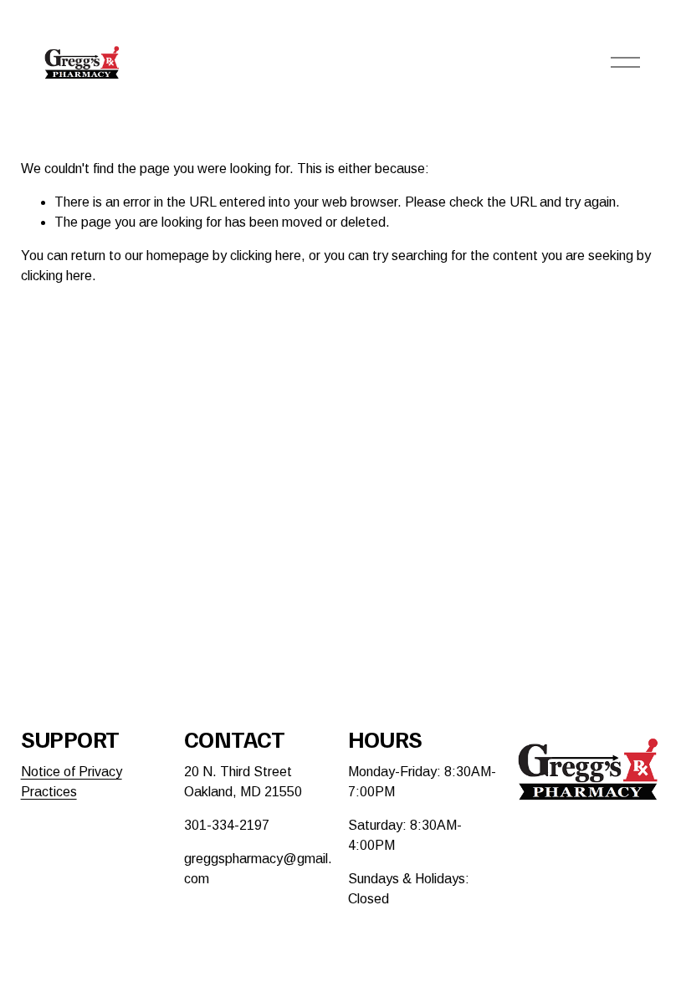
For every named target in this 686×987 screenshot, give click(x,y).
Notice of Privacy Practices (71, 782)
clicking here (265, 255)
